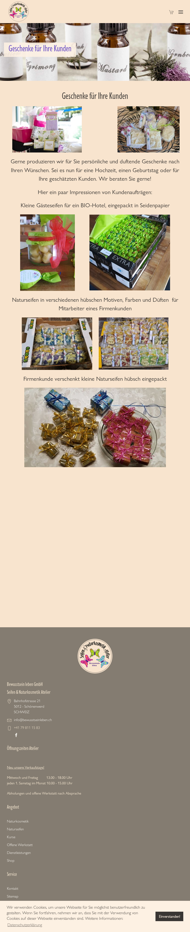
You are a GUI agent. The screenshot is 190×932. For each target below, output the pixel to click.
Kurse (11, 837)
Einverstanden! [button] (169, 916)
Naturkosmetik (18, 821)
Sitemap (12, 896)
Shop (10, 860)
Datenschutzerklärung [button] (24, 925)
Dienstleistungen (19, 852)
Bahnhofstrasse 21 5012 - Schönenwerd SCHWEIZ (29, 706)
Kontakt (12, 888)
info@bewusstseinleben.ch (33, 720)
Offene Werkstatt (20, 845)
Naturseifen (15, 829)
